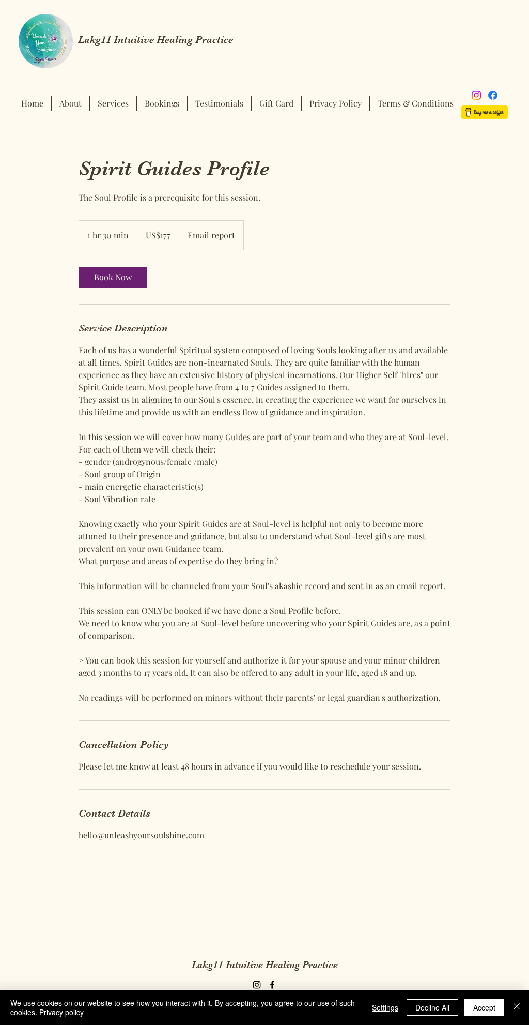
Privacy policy (61, 1012)
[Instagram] (476, 95)
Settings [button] (385, 1007)
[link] (113, 277)
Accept (484, 1007)
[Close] (516, 1007)
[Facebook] (493, 95)
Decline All (432, 1007)
